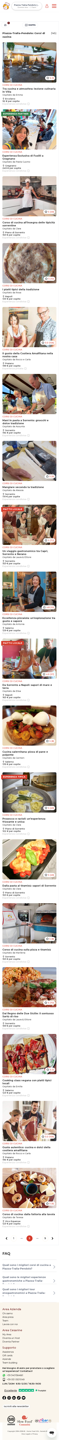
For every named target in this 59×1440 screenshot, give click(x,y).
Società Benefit (45, 1431)
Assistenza (8, 1352)
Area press (7, 1317)
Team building (9, 1362)
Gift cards (7, 1355)
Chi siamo (7, 1313)
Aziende (6, 1359)
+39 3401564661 (15, 1375)
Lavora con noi (10, 1324)
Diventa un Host (11, 1338)
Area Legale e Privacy (29, 1434)
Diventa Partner (10, 1341)
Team (5, 1320)
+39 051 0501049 (16, 1379)
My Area (6, 1334)
